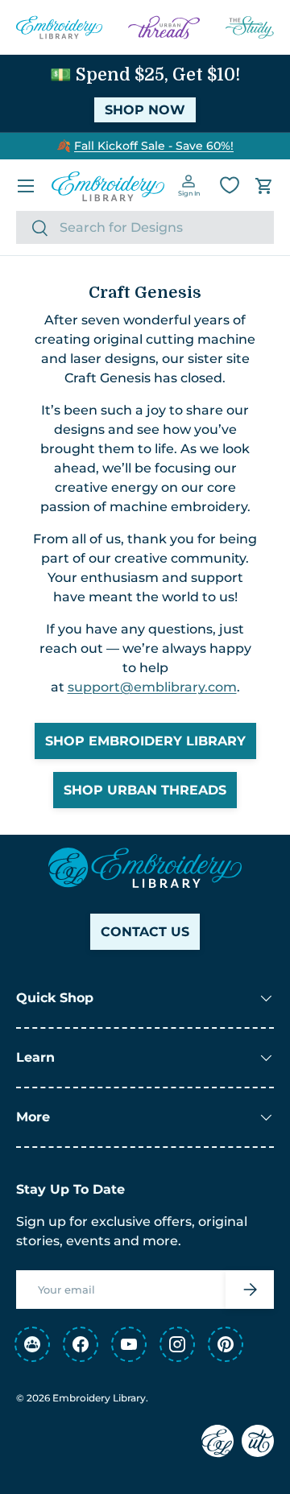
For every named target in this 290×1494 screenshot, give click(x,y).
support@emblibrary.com (152, 687)
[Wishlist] (229, 185)
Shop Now (145, 110)
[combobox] (145, 227)
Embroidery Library (99, 1398)
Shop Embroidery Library (145, 741)
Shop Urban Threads (145, 790)
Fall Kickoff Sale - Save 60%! (154, 145)
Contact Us (145, 931)
